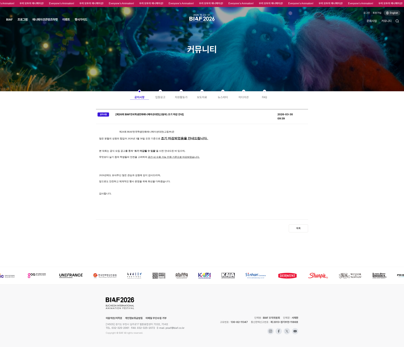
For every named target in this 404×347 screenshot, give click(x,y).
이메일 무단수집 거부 (156, 318)
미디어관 (244, 97)
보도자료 (202, 97)
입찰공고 (160, 97)
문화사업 (372, 21)
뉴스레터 (223, 97)
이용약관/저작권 (114, 318)
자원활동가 (181, 97)
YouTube (295, 329)
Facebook (279, 329)
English (394, 12)
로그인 (366, 12)
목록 (298, 228)
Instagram (270, 329)
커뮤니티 (386, 21)
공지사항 (139, 97)
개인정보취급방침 (134, 318)
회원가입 (377, 12)
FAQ (264, 97)
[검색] (397, 21)
